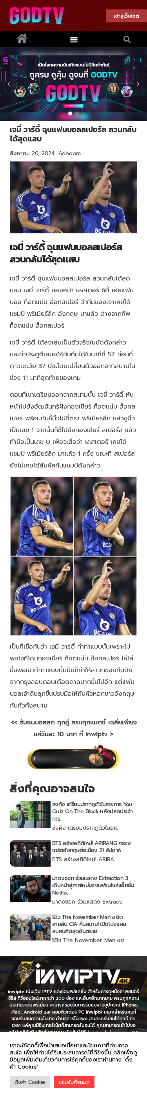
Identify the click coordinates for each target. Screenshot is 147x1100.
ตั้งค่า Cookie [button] (30, 1082)
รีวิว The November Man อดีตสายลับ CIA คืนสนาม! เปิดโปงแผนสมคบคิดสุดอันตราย (89, 924)
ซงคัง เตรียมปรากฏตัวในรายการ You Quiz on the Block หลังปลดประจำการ (92, 811)
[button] (73, 39)
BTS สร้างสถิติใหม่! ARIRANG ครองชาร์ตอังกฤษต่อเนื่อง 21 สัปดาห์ (91, 846)
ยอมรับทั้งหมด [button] (74, 1082)
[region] (73, 84)
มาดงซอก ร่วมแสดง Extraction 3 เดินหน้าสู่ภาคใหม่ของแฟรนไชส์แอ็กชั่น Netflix (93, 885)
